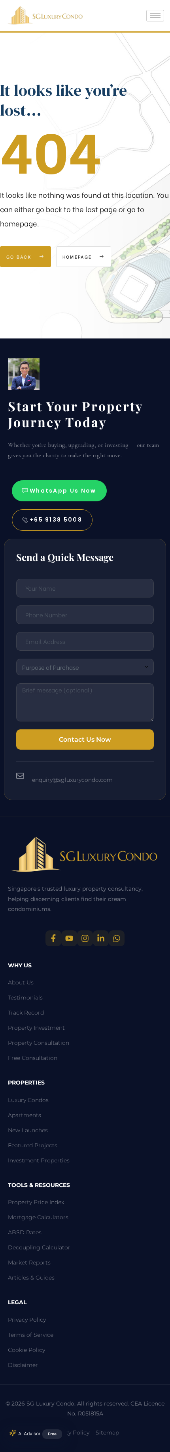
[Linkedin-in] (101, 938)
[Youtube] (69, 938)
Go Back (20, 256)
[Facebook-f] (53, 938)
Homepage (78, 256)
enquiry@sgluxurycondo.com (72, 779)
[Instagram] (85, 938)
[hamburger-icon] (155, 15)
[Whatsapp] (117, 938)
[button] (59, 490)
